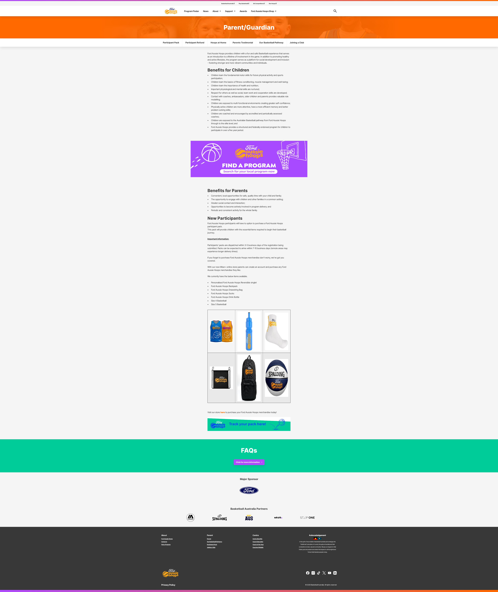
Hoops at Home (218, 42)
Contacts (164, 541)
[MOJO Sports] (278, 517)
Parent (209, 539)
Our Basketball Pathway (271, 42)
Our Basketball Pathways (214, 541)
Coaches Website (258, 547)
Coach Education (258, 541)
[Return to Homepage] (171, 11)
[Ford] (249, 490)
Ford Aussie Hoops (167, 539)
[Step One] (307, 517)
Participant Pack (171, 42)
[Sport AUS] (249, 517)
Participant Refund (194, 42)
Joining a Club (297, 42)
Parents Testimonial (243, 42)
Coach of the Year (258, 544)
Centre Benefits (257, 539)
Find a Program (166, 544)
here (222, 412)
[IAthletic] (190, 517)
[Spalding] (219, 517)
